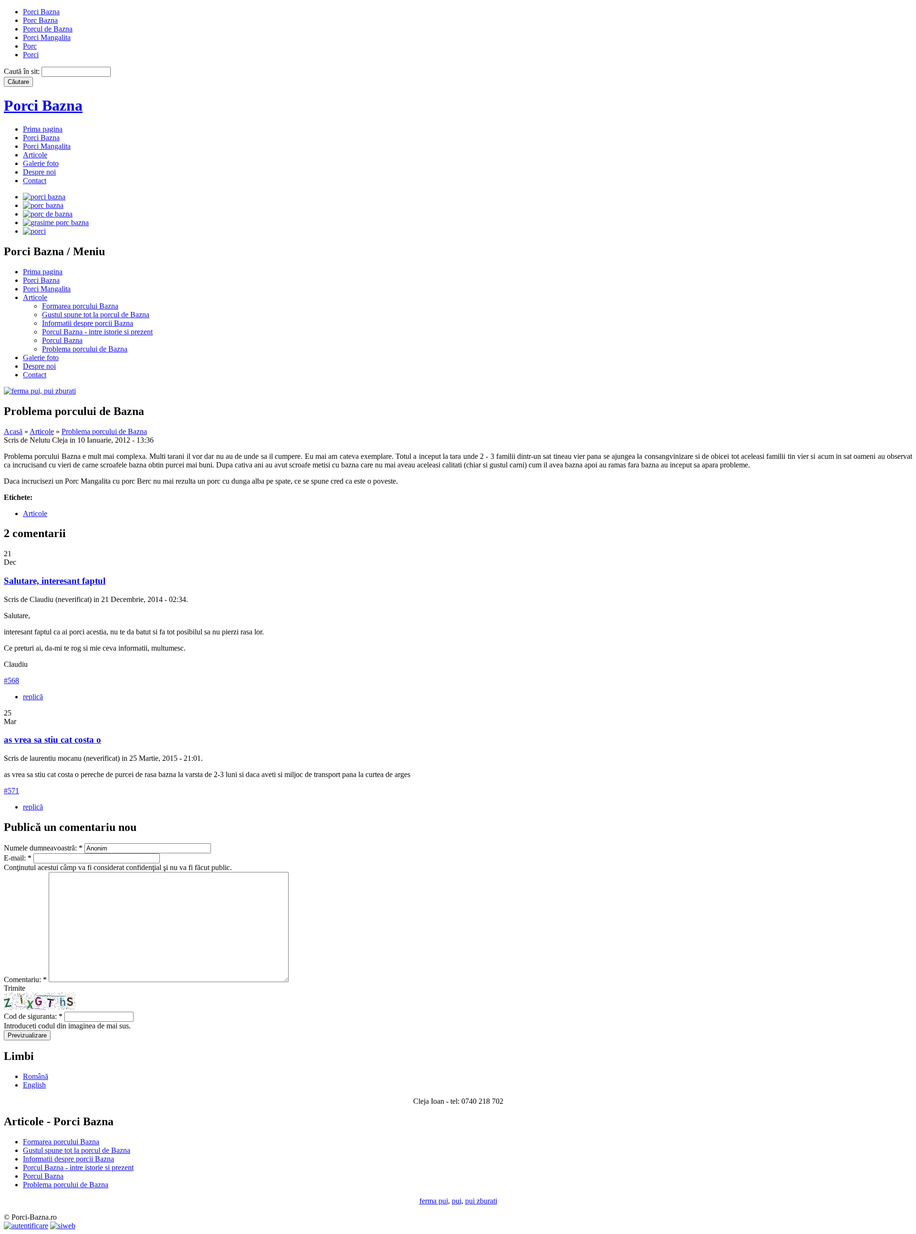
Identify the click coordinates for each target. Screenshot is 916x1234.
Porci (31, 55)
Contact (34, 180)
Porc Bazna (40, 20)
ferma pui (433, 1201)
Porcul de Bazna (48, 29)
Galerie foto (41, 163)
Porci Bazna (41, 12)
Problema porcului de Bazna (84, 349)
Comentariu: (25, 979)
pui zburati (481, 1201)
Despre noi (39, 172)
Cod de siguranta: (33, 1016)
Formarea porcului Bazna (80, 306)
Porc (30, 46)
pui (456, 1201)
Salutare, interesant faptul (54, 581)
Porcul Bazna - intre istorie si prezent (97, 332)
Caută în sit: (23, 71)
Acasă (13, 431)
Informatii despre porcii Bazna (87, 323)
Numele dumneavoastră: (43, 848)
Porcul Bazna (62, 340)
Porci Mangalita (47, 37)
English (34, 1085)
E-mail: (17, 858)
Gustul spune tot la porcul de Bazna (95, 315)
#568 (11, 680)
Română (35, 1076)
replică (33, 697)
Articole (35, 155)
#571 (11, 791)
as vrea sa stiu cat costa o (52, 740)
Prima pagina (42, 129)
